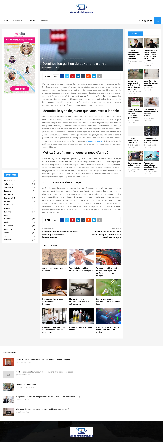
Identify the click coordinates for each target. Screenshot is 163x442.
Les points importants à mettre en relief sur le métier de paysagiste (134, 85)
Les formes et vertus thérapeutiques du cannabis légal (108, 301)
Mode (6, 222)
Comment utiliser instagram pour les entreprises (135, 165)
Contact (44, 21)
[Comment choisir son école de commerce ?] (135, 131)
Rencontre (8, 229)
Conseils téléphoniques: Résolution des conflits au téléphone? (134, 54)
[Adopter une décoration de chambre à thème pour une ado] (151, 156)
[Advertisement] (19, 130)
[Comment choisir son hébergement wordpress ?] (151, 131)
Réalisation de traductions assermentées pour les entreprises (53, 329)
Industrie (7, 212)
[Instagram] (145, 20)
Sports (6, 236)
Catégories (17, 21)
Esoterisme (8, 194)
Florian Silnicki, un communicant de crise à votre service (79, 301)
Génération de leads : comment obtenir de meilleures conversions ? (42, 409)
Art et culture (9, 180)
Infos (6, 215)
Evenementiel (9, 198)
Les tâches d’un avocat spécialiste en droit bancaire (52, 301)
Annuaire (32, 21)
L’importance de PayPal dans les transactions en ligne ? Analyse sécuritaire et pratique (150, 55)
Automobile (8, 184)
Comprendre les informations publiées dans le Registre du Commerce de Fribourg (48, 397)
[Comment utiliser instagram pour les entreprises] (135, 156)
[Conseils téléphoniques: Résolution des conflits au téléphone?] (135, 43)
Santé (6, 233)
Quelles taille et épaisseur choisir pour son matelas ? (151, 113)
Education (8, 191)
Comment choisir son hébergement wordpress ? (151, 140)
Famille (7, 201)
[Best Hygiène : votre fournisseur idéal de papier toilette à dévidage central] (8, 374)
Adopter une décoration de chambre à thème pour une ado (151, 166)
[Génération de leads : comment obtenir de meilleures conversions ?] (8, 412)
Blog (6, 21)
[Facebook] (140, 20)
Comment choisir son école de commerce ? (135, 140)
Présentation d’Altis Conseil (26, 384)
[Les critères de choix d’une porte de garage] (151, 74)
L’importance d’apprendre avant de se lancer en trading (107, 329)
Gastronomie (9, 205)
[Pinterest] (148, 20)
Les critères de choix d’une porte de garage (151, 83)
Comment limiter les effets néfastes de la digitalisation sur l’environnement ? (60, 234)
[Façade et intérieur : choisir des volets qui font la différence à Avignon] (8, 362)
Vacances (8, 239)
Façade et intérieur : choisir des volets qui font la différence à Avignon (43, 359)
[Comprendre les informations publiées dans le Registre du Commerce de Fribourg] (8, 399)
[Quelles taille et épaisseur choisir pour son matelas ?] (151, 102)
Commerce (8, 187)
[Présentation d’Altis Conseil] (8, 387)
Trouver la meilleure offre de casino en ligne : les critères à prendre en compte (106, 234)
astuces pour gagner (94, 141)
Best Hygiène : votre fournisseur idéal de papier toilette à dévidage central (44, 372)
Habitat (7, 208)
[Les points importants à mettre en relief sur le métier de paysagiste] (135, 74)
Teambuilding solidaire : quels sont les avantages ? (81, 269)
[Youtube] (151, 20)
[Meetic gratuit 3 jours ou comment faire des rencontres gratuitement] (135, 102)
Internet (7, 219)
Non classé (8, 226)
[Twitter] (143, 20)
